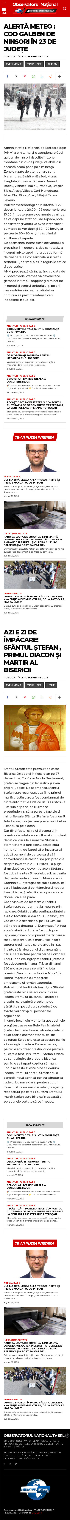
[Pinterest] (24, 76)
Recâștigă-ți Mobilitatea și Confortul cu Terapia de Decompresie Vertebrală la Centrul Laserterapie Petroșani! (35, 405)
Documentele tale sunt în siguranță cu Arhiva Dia (33, 330)
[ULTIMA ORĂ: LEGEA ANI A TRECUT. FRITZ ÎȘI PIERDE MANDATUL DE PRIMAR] (35, 458)
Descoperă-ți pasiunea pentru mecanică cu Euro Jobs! (28, 357)
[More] (59, 76)
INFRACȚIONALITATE (15, 534)
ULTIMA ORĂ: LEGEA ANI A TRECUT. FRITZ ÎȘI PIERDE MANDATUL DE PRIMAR (32, 481)
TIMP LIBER (34, 64)
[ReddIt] (50, 76)
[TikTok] (16, 1464)
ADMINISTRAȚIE (13, 593)
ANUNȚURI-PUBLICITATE (21, 326)
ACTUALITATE (12, 477)
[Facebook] (7, 76)
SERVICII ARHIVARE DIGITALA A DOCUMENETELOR (26, 380)
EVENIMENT (13, 64)
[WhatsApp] (33, 76)
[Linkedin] (42, 76)
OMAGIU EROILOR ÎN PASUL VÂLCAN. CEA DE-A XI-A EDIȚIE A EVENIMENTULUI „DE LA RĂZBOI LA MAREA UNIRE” (34, 599)
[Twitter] (16, 76)
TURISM (52, 64)
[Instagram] (10, 1464)
